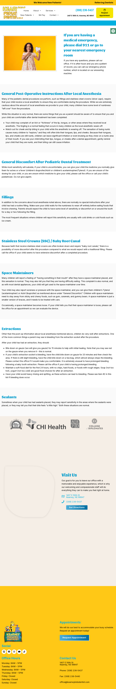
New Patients (26, 15)
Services (49, 10)
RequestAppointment (105, 14)
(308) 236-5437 (85, 10)
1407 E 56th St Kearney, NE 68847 (75, 496)
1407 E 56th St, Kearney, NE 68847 (80, 15)
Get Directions (77, 507)
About (36, 10)
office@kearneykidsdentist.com (74, 682)
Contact (53, 15)
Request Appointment (74, 638)
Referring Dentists (104, 2)
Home (26, 10)
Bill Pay (42, 15)
